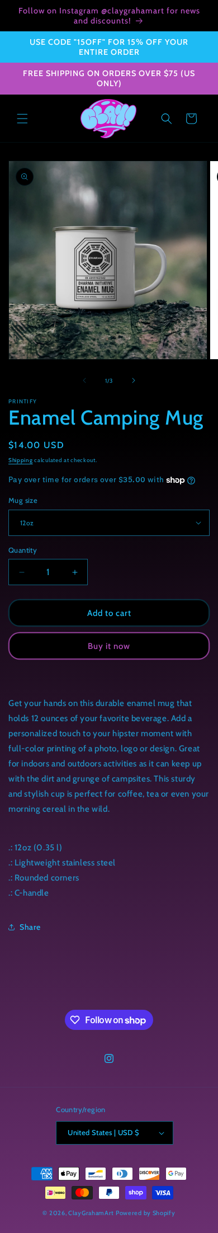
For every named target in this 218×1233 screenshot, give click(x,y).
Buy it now (109, 646)
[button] (22, 118)
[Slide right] (133, 380)
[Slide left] (84, 380)
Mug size (22, 500)
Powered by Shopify (146, 1213)
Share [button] (30, 927)
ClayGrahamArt (91, 1213)
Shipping (20, 460)
